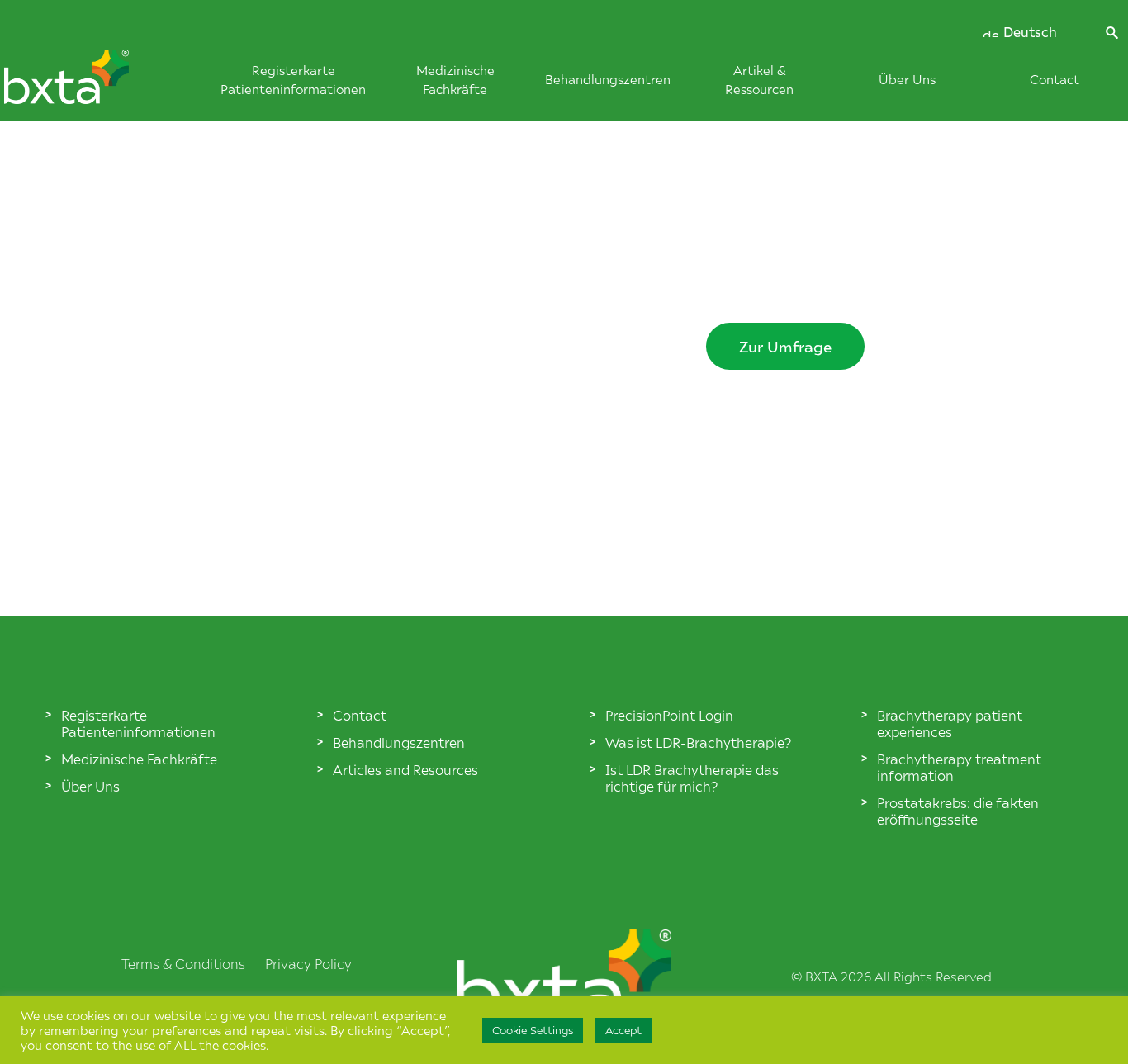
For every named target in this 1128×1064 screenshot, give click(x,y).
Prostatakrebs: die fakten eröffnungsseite (958, 810)
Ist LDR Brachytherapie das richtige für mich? (692, 777)
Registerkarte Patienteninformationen (138, 723)
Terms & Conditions (183, 963)
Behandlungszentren (608, 79)
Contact (1054, 79)
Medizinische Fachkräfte (139, 758)
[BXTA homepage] (94, 85)
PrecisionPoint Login (669, 715)
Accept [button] (623, 1030)
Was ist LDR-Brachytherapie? (698, 742)
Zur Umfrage (785, 346)
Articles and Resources (405, 769)
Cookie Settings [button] (532, 1030)
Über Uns (907, 79)
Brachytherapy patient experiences (949, 723)
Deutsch (1028, 32)
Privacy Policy (308, 963)
